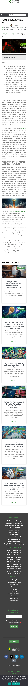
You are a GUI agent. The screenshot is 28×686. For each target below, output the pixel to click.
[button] (1, 15)
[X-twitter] (11, 657)
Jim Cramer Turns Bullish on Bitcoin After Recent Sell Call (14, 365)
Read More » (14, 301)
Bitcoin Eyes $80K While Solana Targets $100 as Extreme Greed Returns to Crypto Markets (14, 325)
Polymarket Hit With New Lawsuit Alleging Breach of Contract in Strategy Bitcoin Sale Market (14, 486)
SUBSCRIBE (14, 626)
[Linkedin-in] (22, 657)
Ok (10, 683)
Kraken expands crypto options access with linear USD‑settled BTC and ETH (14, 445)
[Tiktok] (14, 660)
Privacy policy (16, 683)
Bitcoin (19, 249)
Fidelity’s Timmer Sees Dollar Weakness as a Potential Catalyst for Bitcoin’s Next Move (14, 284)
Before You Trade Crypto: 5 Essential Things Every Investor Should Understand (14, 405)
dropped (23, 128)
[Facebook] (6, 657)
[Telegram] (17, 657)
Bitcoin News (10, 33)
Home (3, 33)
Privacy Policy (10, 671)
